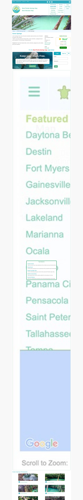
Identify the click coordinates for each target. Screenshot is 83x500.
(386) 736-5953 (48, 42)
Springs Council (18, 1)
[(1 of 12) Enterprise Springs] (28, 480)
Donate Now (32, 66)
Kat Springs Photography (23, 493)
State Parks (67, 6)
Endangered (60, 10)
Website (46, 48)
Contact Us (24, 1)
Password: (56, 61)
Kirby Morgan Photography (23, 482)
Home (14, 31)
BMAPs (28, 1)
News (67, 8)
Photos (60, 8)
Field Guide (53, 12)
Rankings (53, 10)
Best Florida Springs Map (29, 8)
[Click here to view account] (68, 53)
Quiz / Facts (60, 12)
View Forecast (63, 47)
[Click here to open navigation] (70, 2)
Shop (68, 4)
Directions (47, 44)
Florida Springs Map (21, 31)
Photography (53, 8)
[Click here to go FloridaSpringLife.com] (16, 13)
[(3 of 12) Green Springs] (28, 491)
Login (57, 53)
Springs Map (53, 6)
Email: (55, 56)
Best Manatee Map (28, 10)
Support (14, 1)
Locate (60, 6)
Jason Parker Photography (50, 482)
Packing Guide (53, 14)
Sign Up (64, 53)
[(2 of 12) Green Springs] (55, 480)
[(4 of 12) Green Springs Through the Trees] (55, 491)
